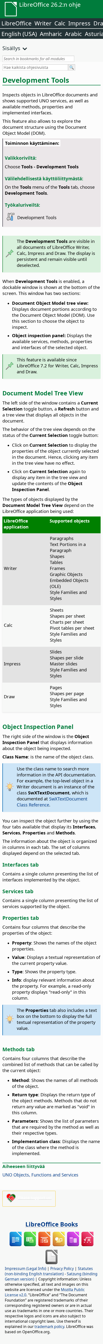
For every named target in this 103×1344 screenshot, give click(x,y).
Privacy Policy (62, 1268)
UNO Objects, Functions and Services (40, 1175)
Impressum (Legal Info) (25, 1268)
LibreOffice (16, 23)
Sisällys (11, 48)
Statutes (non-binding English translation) (49, 1271)
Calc (59, 23)
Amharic (51, 34)
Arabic (73, 34)
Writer (43, 23)
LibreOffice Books (51, 1224)
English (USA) (19, 34)
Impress (79, 23)
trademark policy (49, 1326)
